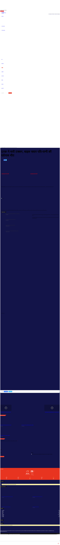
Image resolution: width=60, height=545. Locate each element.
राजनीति (2, 71)
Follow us (2, 523)
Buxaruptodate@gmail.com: (3, 531)
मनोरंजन (3, 515)
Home (2, 147)
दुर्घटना (2, 67)
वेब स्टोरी (2, 88)
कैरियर (2, 511)
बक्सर (2, 513)
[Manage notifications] (58, 543)
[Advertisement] (21, 5)
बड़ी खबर (3, 63)
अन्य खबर (3, 510)
